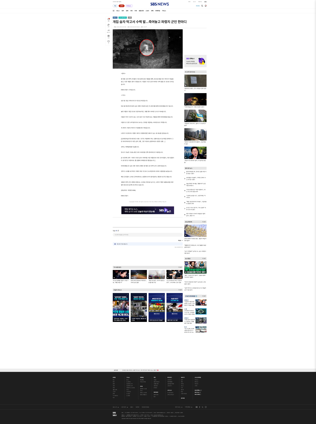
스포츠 (147, 11)
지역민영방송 (188, 407)
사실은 (155, 379)
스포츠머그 (169, 379)
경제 (127, 11)
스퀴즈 (196, 385)
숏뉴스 (182, 385)
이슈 (114, 397)
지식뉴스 (196, 379)
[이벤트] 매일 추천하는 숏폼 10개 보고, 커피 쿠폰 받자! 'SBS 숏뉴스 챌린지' (139, 370)
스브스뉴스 (169, 390)
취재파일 (157, 11)
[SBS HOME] (205, 1)
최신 (114, 379)
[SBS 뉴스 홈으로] (160, 4)
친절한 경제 (156, 383)
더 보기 (180, 267)
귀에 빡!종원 (169, 381)
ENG (189, 1)
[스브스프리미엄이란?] (196, 296)
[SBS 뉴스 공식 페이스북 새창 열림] (199, 407)
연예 (152, 11)
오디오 (141, 386)
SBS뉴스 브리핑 (143, 392)
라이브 (182, 383)
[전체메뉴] (113, 10)
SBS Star (197, 392)
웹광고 (131, 407)
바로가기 (182, 377)
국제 (135, 11)
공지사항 (182, 398)
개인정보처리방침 (145, 407)
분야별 (114, 377)
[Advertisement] (147, 257)
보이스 (141, 390)
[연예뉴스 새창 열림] (195, 61)
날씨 (182, 379)
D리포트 (155, 387)
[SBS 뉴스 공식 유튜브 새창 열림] (196, 407)
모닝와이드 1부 (129, 383)
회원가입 (200, 1)
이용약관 (137, 407)
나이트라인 (128, 391)
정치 (123, 11)
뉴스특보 (128, 395)
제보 (182, 381)
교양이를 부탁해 (170, 383)
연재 (155, 377)
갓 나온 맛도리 (170, 392)
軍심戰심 (142, 379)
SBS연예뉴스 (197, 390)
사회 (131, 11)
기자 (182, 387)
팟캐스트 (196, 381)
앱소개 (182, 389)
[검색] (202, 5)
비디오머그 (169, 377)
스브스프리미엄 (198, 377)
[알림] (205, 5)
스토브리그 (169, 385)
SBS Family (178, 407)
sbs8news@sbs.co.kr (161, 412)
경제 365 (156, 385)
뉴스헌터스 (128, 381)
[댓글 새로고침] (118, 230)
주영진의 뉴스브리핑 (130, 387)
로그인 (194, 1)
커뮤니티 (196, 383)
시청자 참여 (124, 407)
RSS (182, 391)
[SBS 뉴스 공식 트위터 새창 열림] (202, 407)
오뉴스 (127, 389)
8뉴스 (118, 11)
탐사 (155, 396)
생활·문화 (141, 11)
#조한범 (198, 6)
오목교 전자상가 (170, 394)
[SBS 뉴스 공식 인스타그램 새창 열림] (205, 407)
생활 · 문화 (115, 389)
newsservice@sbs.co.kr (158, 415)
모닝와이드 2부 (129, 385)
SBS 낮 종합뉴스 (143, 394)
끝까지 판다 (156, 394)
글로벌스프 (186, 300)
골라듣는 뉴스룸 (143, 388)
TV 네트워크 (122, 17)
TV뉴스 (164, 11)
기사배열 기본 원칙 (173, 416)
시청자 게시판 (184, 393)
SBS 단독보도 (156, 381)
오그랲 (185, 309)
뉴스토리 (128, 393)
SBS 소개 (116, 407)
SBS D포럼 (197, 394)
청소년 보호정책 (181, 416)
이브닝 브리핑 (143, 381)
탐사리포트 (156, 392)
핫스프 (185, 327)
